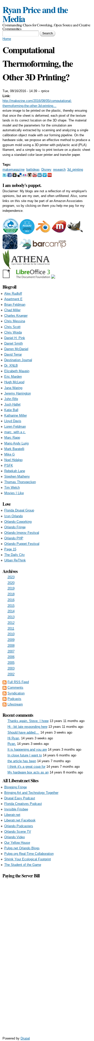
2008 (11, 645)
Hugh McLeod (14, 382)
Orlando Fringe (15, 527)
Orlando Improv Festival (21, 533)
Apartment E (13, 299)
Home (7, 39)
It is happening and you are (27, 749)
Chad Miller (12, 310)
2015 (11, 606)
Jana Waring (13, 388)
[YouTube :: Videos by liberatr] (35, 174)
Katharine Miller (15, 415)
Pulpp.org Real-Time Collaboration (29, 854)
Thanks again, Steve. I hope (28, 721)
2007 (11, 651)
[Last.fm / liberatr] (50, 174)
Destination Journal (18, 360)
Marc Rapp (12, 437)
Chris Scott (12, 327)
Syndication (16, 693)
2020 (11, 583)
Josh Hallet (12, 404)
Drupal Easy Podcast (19, 798)
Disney (46, 169)
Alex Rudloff (13, 293)
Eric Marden (13, 376)
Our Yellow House (17, 842)
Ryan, (12, 744)
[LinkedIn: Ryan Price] (40, 174)
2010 (11, 634)
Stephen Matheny (17, 476)
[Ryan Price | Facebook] (10, 174)
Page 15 (10, 549)
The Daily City (14, 555)
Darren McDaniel (16, 349)
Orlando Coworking (18, 522)
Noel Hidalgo (13, 460)
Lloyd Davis (12, 421)
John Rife (11, 399)
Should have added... (23, 732)
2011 (11, 628)
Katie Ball (11, 410)
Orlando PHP (13, 538)
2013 (11, 617)
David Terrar (13, 354)
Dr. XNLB (11, 365)
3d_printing (75, 169)
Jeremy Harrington (17, 393)
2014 (11, 611)
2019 (11, 588)
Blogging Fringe (15, 787)
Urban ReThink (15, 560)
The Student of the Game (22, 865)
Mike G (9, 454)
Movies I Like (14, 493)
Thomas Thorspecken (20, 482)
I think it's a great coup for (26, 766)
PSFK (8, 465)
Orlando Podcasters (18, 826)
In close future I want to (25, 755)
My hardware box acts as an (28, 772)
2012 (11, 623)
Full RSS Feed (18, 682)
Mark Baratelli (14, 449)
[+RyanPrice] (15, 174)
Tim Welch (12, 487)
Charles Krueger (16, 315)
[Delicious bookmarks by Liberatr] (20, 174)
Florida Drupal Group (19, 510)
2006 (11, 657)
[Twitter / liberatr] (5, 174)
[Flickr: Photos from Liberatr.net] (25, 174)
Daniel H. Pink (14, 338)
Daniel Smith (13, 343)
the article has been (22, 761)
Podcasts (14, 699)
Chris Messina (14, 321)
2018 (11, 594)
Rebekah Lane (14, 471)
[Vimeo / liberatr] (45, 174)
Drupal (25, 1038)
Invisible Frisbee (16, 809)
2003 (11, 668)
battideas (33, 169)
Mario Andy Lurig (16, 443)
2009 (11, 640)
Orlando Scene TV (17, 831)
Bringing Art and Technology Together (31, 793)
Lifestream (15, 704)
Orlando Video (14, 837)
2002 (11, 674)
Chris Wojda (13, 332)
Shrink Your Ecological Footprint (27, 859)
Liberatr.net (12, 815)
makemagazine (14, 169)
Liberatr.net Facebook (20, 820)
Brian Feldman (14, 304)
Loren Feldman (15, 426)
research (59, 169)
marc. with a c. (15, 432)
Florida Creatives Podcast (23, 804)
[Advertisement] (47, 954)
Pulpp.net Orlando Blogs (22, 848)
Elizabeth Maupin (16, 371)
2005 (11, 663)
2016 (11, 600)
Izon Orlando (13, 516)
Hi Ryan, (14, 738)
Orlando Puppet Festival (21, 544)
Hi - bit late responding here (27, 727)
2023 (11, 577)
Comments (15, 687)
